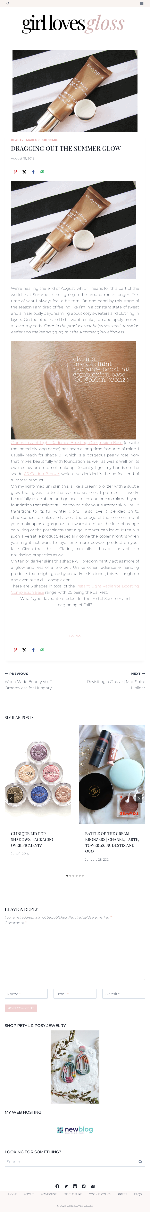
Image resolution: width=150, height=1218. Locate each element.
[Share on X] (24, 171)
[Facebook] (57, 1186)
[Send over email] (42, 171)
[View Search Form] (8, 3)
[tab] (67, 876)
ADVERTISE (49, 1194)
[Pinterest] (84, 1186)
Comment (16, 922)
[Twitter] (66, 1186)
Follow (75, 636)
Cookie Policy (100, 1194)
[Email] (92, 1186)
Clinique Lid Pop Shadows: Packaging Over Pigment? (32, 839)
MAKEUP (32, 140)
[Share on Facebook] (33, 171)
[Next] (139, 798)
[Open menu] (141, 3)
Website (112, 994)
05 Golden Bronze (41, 473)
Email (62, 994)
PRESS (122, 1194)
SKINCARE (50, 140)
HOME (12, 1194)
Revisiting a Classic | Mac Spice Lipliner (116, 681)
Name (14, 994)
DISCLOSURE (73, 1194)
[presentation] (38, 774)
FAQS (138, 1194)
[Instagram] (75, 1186)
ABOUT (29, 1194)
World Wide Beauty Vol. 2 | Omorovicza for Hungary (30, 681)
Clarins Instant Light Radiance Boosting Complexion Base (66, 442)
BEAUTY (17, 140)
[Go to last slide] (11, 798)
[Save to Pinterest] (15, 171)
